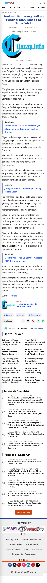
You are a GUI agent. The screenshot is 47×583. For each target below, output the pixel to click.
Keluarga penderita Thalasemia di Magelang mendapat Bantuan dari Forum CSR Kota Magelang (28, 305)
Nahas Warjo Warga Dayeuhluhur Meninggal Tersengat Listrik (35, 361)
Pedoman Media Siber (32, 539)
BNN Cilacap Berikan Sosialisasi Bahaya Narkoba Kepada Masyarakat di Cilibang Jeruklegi (26, 484)
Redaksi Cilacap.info (15, 27)
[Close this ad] (45, 574)
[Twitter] (28, 321)
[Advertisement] (24, 580)
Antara (14, 295)
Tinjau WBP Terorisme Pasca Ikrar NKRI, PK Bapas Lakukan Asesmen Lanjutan (35, 379)
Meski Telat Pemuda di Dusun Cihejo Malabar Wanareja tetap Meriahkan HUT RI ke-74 (26, 473)
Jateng (9, 315)
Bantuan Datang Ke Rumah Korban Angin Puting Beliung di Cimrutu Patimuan (12, 379)
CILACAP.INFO (20, 64)
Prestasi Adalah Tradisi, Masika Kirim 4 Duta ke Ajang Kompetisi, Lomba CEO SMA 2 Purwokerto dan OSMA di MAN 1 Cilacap (25, 401)
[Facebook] (10, 565)
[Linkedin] (28, 565)
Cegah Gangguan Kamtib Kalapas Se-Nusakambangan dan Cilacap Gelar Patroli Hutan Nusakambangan (11, 361)
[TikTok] (38, 565)
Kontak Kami (32, 544)
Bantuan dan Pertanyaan (24, 554)
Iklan (26, 549)
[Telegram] (38, 321)
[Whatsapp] (43, 321)
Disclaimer (37, 549)
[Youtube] (33, 565)
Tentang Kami (11, 539)
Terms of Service (13, 549)
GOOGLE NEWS (36, 328)
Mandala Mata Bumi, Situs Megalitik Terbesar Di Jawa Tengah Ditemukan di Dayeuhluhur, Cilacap (26, 425)
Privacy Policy (16, 544)
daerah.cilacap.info (30, 27)
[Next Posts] (42, 305)
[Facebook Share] (23, 321)
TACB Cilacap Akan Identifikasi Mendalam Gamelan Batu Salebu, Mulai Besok (26, 413)
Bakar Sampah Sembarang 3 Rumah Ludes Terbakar (24, 462)
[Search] (44, 3)
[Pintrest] (33, 321)
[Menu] (3, 3)
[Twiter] (15, 565)
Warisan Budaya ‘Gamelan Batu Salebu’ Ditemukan (26, 435)
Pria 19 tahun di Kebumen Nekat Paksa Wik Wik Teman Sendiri (25, 494)
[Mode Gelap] (40, 3)
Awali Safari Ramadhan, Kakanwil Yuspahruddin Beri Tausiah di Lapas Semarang (35, 342)
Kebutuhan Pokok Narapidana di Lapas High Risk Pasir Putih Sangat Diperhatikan (34, 351)
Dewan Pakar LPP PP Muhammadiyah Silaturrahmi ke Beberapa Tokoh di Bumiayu (22, 128)
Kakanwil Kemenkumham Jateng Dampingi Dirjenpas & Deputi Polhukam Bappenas (11, 351)
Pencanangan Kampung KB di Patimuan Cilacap (33, 370)
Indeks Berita (22, 512)
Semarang (35, 315)
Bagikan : (8, 321)
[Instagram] (24, 565)
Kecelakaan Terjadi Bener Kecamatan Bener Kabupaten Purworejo (25, 504)
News (21, 315)
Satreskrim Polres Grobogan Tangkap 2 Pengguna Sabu (11, 342)
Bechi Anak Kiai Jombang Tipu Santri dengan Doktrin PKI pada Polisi (11, 370)
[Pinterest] (19, 565)
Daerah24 (9, 3)
